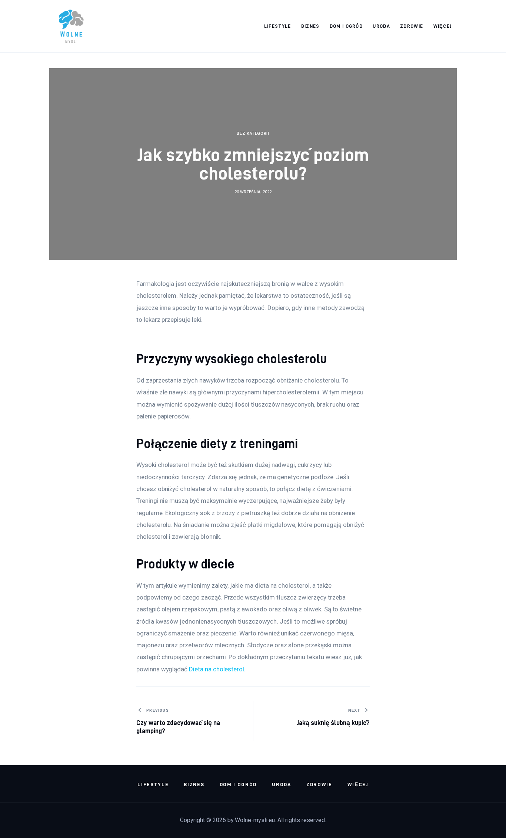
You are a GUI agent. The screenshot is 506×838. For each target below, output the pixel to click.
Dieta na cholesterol (216, 669)
